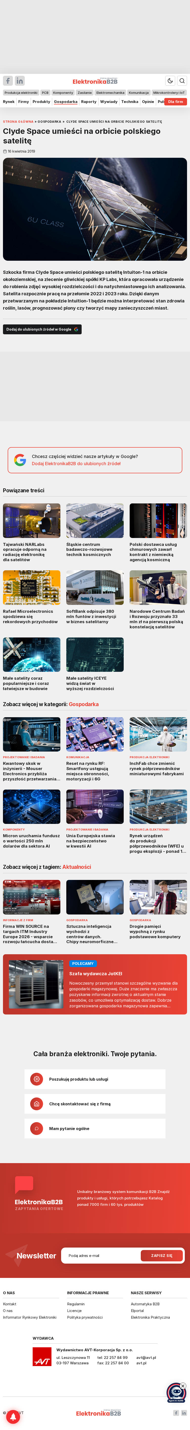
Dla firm (175, 101)
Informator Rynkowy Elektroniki (29, 1317)
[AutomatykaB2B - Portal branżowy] (98, 1413)
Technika (129, 101)
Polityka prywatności (85, 1317)
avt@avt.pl (146, 1357)
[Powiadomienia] (13, 1417)
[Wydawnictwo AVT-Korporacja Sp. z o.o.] (42, 1358)
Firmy (23, 101)
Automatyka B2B (145, 1304)
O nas (8, 1310)
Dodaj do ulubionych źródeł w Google (38, 329)
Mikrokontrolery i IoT (169, 93)
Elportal (137, 1310)
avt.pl (141, 1363)
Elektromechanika (110, 93)
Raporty (88, 101)
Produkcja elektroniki (21, 93)
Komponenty (63, 93)
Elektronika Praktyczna (150, 1317)
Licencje (74, 1310)
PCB (45, 93)
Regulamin (76, 1304)
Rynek (9, 101)
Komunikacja (139, 93)
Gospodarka (65, 101)
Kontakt (9, 1304)
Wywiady (109, 101)
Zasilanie (85, 93)
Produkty (41, 101)
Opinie (148, 101)
